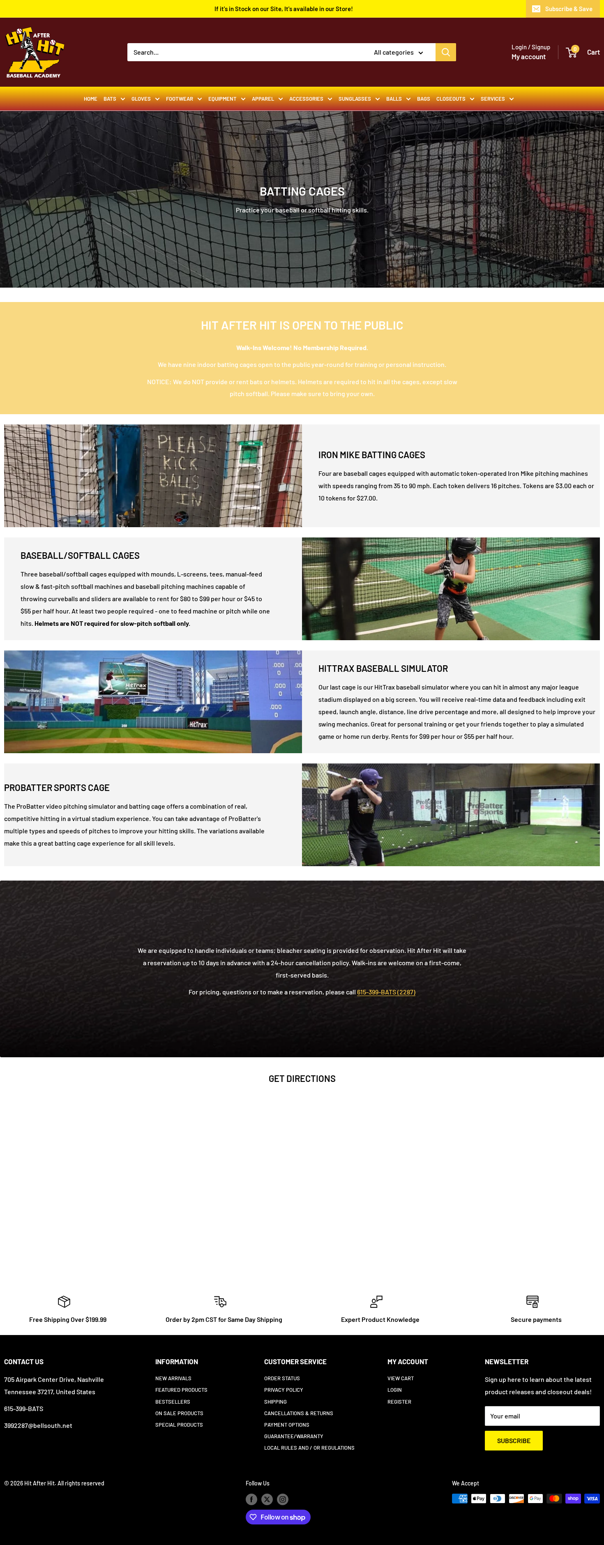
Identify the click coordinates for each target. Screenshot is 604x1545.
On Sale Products (179, 1413)
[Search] (446, 52)
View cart (400, 1378)
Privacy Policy (283, 1389)
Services (493, 98)
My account (529, 56)
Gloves (141, 98)
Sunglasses (355, 98)
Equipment (222, 98)
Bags (423, 98)
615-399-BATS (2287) (386, 992)
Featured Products (181, 1389)
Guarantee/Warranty (293, 1436)
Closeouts (451, 98)
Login (394, 1389)
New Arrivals (173, 1378)
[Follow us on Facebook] (251, 1499)
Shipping (275, 1401)
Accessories (306, 98)
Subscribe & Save (568, 8)
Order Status (282, 1378)
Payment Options (286, 1424)
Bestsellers (172, 1401)
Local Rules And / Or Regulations (309, 1447)
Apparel (263, 98)
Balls (394, 98)
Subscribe (513, 1440)
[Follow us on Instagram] (282, 1499)
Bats (110, 98)
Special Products (179, 1424)
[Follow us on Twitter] (267, 1499)
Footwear (179, 98)
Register (399, 1401)
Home (90, 98)
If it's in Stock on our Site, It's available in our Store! (283, 8)
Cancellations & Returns (298, 1413)
